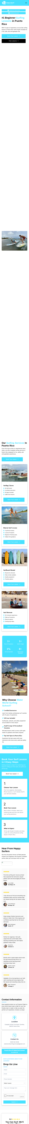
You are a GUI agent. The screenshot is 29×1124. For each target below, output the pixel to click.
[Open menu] (26, 3)
